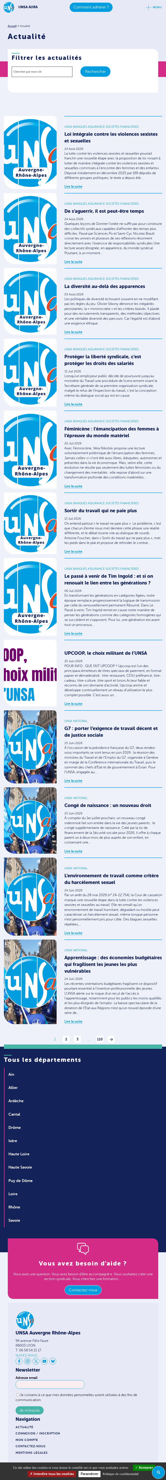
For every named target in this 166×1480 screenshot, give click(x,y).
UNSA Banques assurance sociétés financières (101, 126)
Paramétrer (89, 1474)
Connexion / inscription (38, 1433)
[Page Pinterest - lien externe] (35, 1361)
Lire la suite (73, 186)
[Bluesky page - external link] (52, 1361)
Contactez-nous (83, 1290)
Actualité (24, 1427)
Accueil (12, 26)
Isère (12, 1141)
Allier (13, 1087)
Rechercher (95, 71)
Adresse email (26, 1378)
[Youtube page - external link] (44, 1361)
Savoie (14, 1220)
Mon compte (27, 1440)
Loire (13, 1194)
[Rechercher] (158, 1472)
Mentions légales (32, 1452)
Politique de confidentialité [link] (121, 1474)
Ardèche (16, 1101)
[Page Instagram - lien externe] (27, 1361)
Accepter (145, 1468)
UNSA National (76, 721)
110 (100, 1039)
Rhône (14, 1207)
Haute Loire (18, 1154)
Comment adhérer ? (91, 7)
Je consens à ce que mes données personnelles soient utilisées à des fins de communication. (76, 1397)
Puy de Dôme (20, 1181)
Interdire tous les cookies (53, 1474)
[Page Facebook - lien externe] (19, 1361)
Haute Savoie (20, 1167)
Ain (11, 1074)
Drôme (14, 1127)
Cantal (14, 1114)
